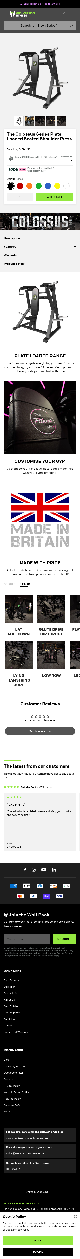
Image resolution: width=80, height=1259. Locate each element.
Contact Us (10, 993)
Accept (38, 1240)
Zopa (7, 1111)
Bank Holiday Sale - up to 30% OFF (42, 4)
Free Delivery (11, 980)
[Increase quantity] (27, 197)
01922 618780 (14, 1168)
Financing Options (14, 1066)
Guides (8, 1025)
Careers (8, 1079)
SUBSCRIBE (64, 939)
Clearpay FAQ (12, 1105)
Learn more (11, 926)
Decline (38, 1251)
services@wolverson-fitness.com (27, 1137)
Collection (9, 986)
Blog (6, 1059)
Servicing (9, 1019)
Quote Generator (13, 1072)
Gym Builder (11, 1006)
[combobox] (40, 25)
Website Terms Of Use (17, 1092)
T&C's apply (65, 156)
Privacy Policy (12, 1085)
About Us (9, 999)
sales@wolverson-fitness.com (25, 1153)
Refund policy (12, 1012)
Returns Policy (12, 1098)
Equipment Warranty (16, 1031)
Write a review (40, 731)
